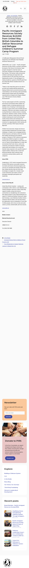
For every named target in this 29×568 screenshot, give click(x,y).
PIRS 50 (15, 2)
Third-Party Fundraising (11, 487)
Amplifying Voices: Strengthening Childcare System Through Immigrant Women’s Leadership (18, 514)
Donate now (10, 458)
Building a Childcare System (12, 473)
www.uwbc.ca (5, 208)
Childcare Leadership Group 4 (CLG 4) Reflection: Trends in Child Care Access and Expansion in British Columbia (18, 533)
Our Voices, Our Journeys (11, 484)
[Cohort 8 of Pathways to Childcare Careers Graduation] (7, 543)
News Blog (7, 482)
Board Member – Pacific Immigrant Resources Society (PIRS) (14, 506)
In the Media (14, 15)
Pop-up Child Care (21, 1)
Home (8, 15)
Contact (12, 1)
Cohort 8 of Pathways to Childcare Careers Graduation (17, 543)
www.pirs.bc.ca (6, 179)
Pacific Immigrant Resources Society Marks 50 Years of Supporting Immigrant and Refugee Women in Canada (18, 523)
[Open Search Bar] (21, 8)
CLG (5, 476)
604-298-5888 (6, 1)
